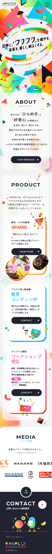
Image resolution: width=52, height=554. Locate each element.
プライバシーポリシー (14, 537)
